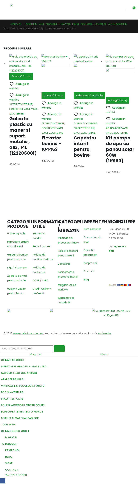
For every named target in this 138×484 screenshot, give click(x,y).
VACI (34, 109)
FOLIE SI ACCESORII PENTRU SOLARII (23, 405)
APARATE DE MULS (12, 379)
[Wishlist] (120, 9)
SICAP (9, 463)
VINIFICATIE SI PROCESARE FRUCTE (22, 386)
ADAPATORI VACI (117, 128)
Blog (86, 279)
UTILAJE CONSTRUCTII (15, 431)
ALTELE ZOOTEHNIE (20, 104)
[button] (7, 10)
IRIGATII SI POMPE (12, 398)
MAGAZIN (11, 437)
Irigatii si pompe (17, 267)
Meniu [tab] (104, 354)
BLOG (8, 457)
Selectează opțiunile (89, 95)
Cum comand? (93, 229)
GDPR (36, 280)
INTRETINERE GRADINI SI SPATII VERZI (24, 366)
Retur (36, 246)
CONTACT (11, 469)
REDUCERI (11, 444)
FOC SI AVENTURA (12, 392)
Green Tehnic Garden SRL (28, 333)
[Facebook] (2, 480)
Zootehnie (64, 264)
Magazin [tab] (35, 354)
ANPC (45, 280)
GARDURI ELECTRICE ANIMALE (19, 373)
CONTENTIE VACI (52, 128)
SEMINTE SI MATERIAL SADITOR (20, 418)
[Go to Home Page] (5, 24)
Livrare (46, 246)
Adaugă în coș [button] (21, 76)
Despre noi (90, 263)
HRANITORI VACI (19, 109)
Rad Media (104, 333)
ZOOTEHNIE (16, 113)
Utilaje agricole (16, 233)
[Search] (59, 348)
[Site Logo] (21, 10)
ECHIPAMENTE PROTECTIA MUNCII (22, 411)
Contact (89, 271)
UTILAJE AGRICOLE (12, 360)
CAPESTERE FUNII (84, 128)
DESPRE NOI (12, 450)
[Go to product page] (23, 63)
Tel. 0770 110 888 (16, 475)
